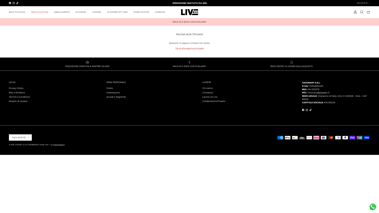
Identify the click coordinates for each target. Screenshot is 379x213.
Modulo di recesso (18, 101)
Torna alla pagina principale (189, 48)
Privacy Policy (16, 88)
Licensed (96, 12)
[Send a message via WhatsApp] (373, 207)
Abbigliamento (62, 12)
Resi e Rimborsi (17, 92)
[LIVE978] (189, 12)
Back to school (17, 12)
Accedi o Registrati (116, 97)
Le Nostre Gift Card (117, 12)
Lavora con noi (209, 97)
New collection (39, 12)
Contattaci (207, 92)
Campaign (160, 12)
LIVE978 (18, 145)
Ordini (109, 88)
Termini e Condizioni (19, 97)
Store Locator (141, 12)
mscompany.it (59, 145)
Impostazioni (113, 92)
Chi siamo (207, 88)
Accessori (81, 12)
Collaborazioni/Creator (214, 101)
